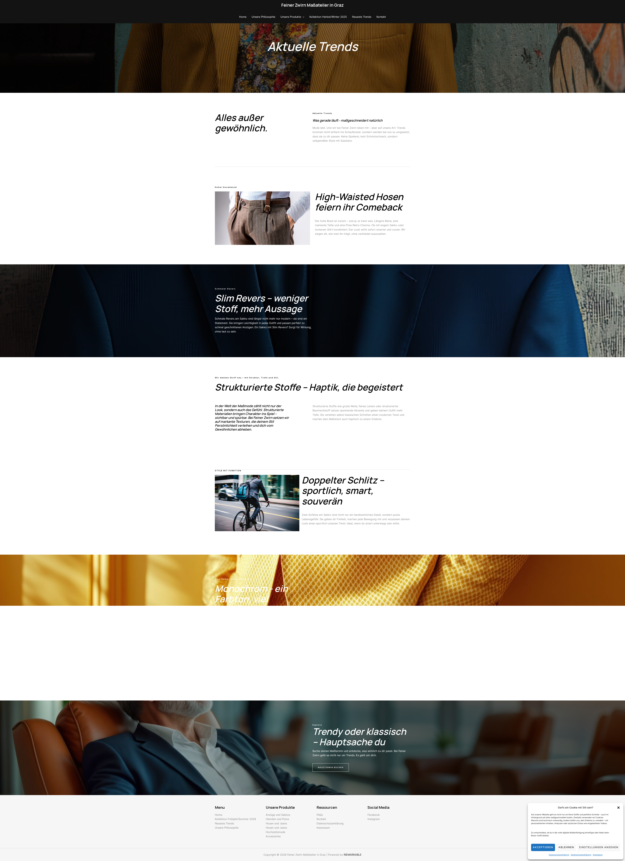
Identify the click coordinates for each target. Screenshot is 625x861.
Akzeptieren (543, 847)
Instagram (374, 819)
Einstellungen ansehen (598, 847)
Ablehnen (566, 847)
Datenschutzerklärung (559, 855)
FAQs (320, 814)
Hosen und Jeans (276, 823)
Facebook (374, 814)
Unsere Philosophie (263, 16)
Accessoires (273, 836)
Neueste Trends (361, 16)
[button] (618, 807)
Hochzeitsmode (275, 832)
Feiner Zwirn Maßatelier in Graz (312, 5)
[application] (302, 16)
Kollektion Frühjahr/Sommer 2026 (235, 819)
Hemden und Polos (277, 819)
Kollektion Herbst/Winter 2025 (328, 16)
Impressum (598, 855)
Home (242, 16)
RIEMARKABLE (352, 854)
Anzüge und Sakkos (278, 814)
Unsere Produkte (290, 16)
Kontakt (381, 16)
